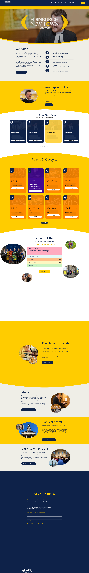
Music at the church (28, 410)
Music (66, 2)
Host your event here (28, 463)
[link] (18, 140)
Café (73, 2)
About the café (47, 362)
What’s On (57, 2)
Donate (83, 2)
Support (77, 2)
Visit (70, 2)
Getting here (48, 439)
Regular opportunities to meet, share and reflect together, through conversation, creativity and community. (38, 252)
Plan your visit (21, 72)
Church (52, 2)
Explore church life (44, 271)
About (62, 2)
